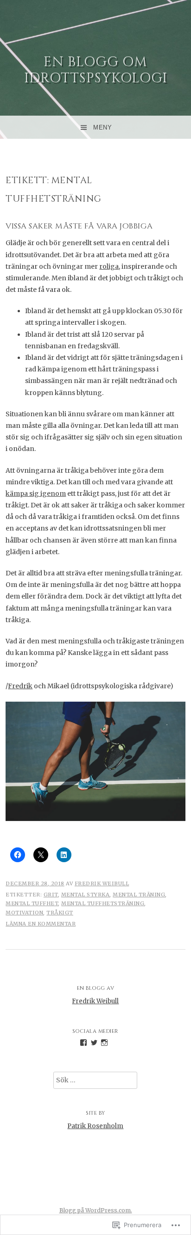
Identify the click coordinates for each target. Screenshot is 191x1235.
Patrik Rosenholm (95, 1126)
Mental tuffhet (32, 903)
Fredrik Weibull (102, 883)
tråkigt (59, 912)
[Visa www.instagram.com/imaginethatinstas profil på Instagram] (104, 1042)
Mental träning (139, 894)
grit (51, 894)
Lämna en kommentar (41, 923)
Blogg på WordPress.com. (95, 1210)
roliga (109, 266)
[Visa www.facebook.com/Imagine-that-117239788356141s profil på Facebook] (83, 1042)
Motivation (24, 912)
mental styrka (85, 894)
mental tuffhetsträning (102, 903)
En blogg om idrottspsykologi (95, 70)
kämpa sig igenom (36, 493)
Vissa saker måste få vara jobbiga (79, 226)
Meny (102, 127)
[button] (95, 761)
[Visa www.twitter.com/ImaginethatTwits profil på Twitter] (94, 1042)
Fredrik (20, 686)
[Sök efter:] (95, 1080)
